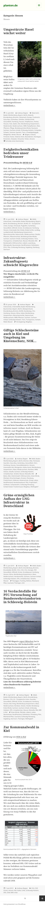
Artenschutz (7, 221)
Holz (10, 124)
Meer (14, 469)
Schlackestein (15, 485)
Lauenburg (31, 243)
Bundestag (27, 311)
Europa (29, 117)
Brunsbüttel (7, 570)
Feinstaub (17, 226)
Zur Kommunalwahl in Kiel (21, 729)
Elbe (31, 461)
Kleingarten (18, 467)
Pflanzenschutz (15, 236)
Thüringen (17, 583)
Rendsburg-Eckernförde (23, 128)
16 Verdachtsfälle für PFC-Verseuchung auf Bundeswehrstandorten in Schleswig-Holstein (22, 596)
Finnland (6, 137)
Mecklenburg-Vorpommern (30, 124)
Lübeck (25, 243)
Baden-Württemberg (10, 115)
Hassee (21, 122)
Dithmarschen (17, 243)
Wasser (25, 241)
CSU (33, 311)
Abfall (34, 219)
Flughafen (24, 226)
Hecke (12, 137)
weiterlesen (9, 105)
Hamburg (15, 122)
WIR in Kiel (21, 737)
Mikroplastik (7, 245)
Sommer (12, 132)
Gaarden (6, 463)
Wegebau (29, 322)
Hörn (35, 463)
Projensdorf (33, 482)
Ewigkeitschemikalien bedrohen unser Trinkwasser (20, 153)
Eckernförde (35, 476)
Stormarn (6, 249)
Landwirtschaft (8, 232)
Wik (36, 241)
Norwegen (37, 137)
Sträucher (21, 139)
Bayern (20, 115)
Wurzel (18, 135)
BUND (26, 224)
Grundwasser (27, 228)
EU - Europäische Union (21, 699)
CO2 (22, 570)
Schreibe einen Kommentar (15, 141)
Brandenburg (7, 117)
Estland (32, 135)
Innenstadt (12, 230)
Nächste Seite (42, 898)
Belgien (27, 135)
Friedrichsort (7, 480)
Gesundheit (7, 122)
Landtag (37, 230)
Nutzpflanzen (31, 126)
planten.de (10, 5)
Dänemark (22, 117)
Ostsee (5, 472)
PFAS (5, 247)
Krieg (14, 704)
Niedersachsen (17, 126)
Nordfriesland (25, 245)
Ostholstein (35, 245)
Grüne (20, 228)
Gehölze (21, 119)
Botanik (30, 115)
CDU (18, 570)
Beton (5, 476)
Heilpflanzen (29, 122)
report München (26, 641)
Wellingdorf (34, 487)
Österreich (35, 113)
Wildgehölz (7, 135)
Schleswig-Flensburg (18, 247)
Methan (28, 581)
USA (23, 583)
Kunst (29, 467)
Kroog (31, 480)
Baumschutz (7, 309)
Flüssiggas (15, 581)
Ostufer (37, 234)
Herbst (36, 122)
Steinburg (36, 247)
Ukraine (32, 139)
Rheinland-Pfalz (8, 717)
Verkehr (37, 320)
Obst (38, 126)
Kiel (19, 124)
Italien (15, 124)
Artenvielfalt (16, 221)
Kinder (22, 230)
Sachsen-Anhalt (15, 130)
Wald (5, 322)
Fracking (22, 581)
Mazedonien (29, 137)
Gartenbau (14, 119)
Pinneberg (34, 714)
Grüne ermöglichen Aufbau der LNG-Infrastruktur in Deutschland (18, 500)
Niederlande (7, 126)
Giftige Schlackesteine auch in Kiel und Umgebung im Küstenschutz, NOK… (21, 335)
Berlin (25, 115)
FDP (35, 570)
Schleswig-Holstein (27, 130)
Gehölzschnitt (29, 119)
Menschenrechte (9, 234)
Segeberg (29, 247)
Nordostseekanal (19, 482)
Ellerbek (6, 478)
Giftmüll (14, 228)
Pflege (12, 128)
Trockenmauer (18, 487)
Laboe (36, 480)
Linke (23, 890)
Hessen (6, 124)
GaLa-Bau (6, 119)
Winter (14, 135)
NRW (24, 126)
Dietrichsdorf (15, 476)
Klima (18, 313)
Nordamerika (18, 576)
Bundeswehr (7, 243)
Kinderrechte (29, 230)
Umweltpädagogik (32, 132)
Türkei (27, 139)
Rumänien (6, 139)
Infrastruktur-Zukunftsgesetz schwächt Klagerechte (20, 261)
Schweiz (6, 132)
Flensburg (30, 478)
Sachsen (6, 130)
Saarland (10, 583)
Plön (9, 247)
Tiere (23, 132)
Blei (9, 476)
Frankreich (36, 117)
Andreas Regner (22, 113)
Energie (30, 570)
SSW (8, 893)
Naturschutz (19, 234)
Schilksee (6, 485)
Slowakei (14, 139)
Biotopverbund (28, 309)
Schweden (37, 130)
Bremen (15, 117)
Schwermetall (8, 487)
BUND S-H (27, 162)
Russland (34, 128)
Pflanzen (6, 128)
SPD (18, 579)
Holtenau (16, 480)
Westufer (31, 241)
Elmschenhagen (15, 478)
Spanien (18, 132)
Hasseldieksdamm (22, 465)
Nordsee (31, 469)
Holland (17, 137)
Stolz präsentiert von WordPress (14, 904)
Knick (22, 137)
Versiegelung (20, 322)
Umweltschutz (17, 241)
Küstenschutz (24, 480)
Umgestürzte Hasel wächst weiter (18, 31)
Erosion (23, 478)
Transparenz (7, 241)
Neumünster (16, 245)
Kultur (22, 313)
